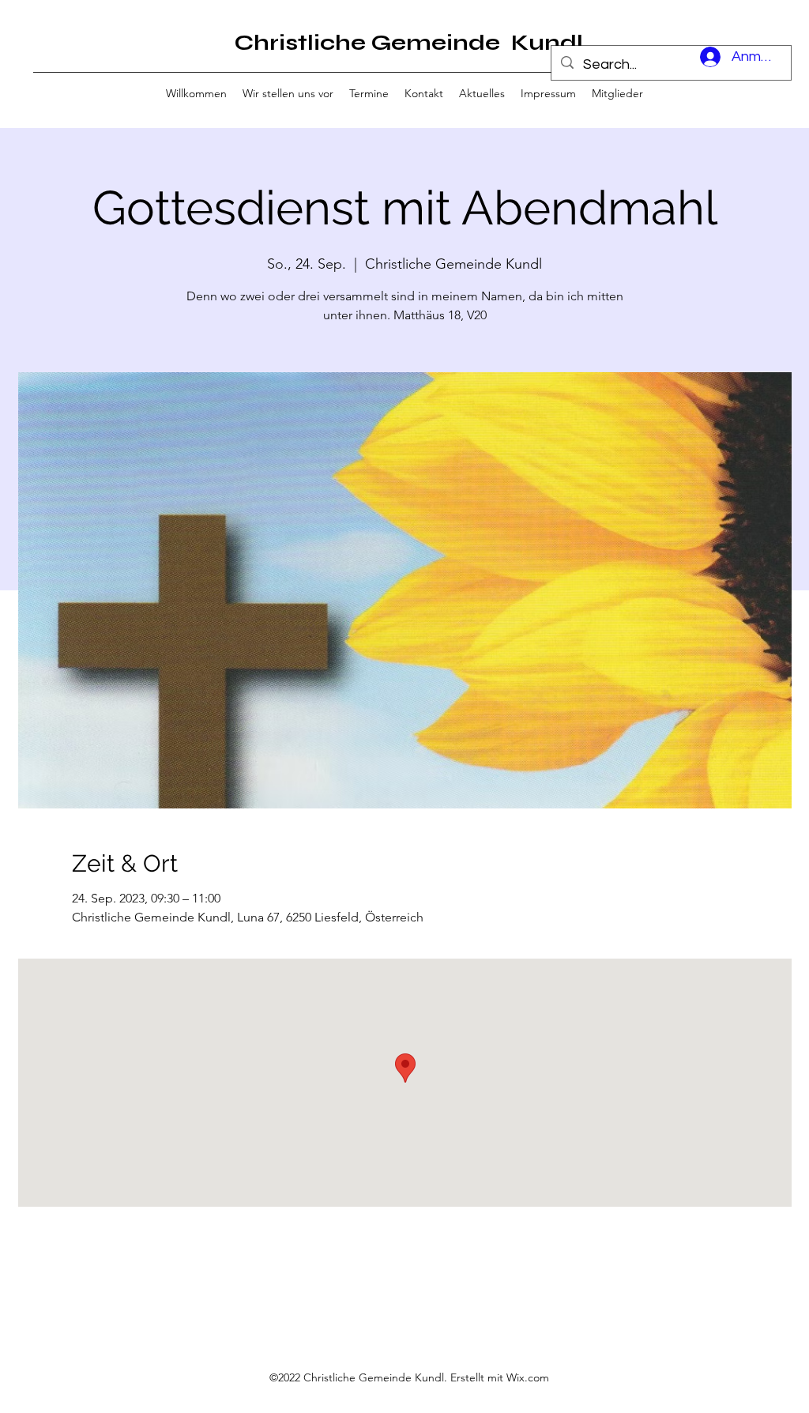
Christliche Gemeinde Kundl (409, 42)
